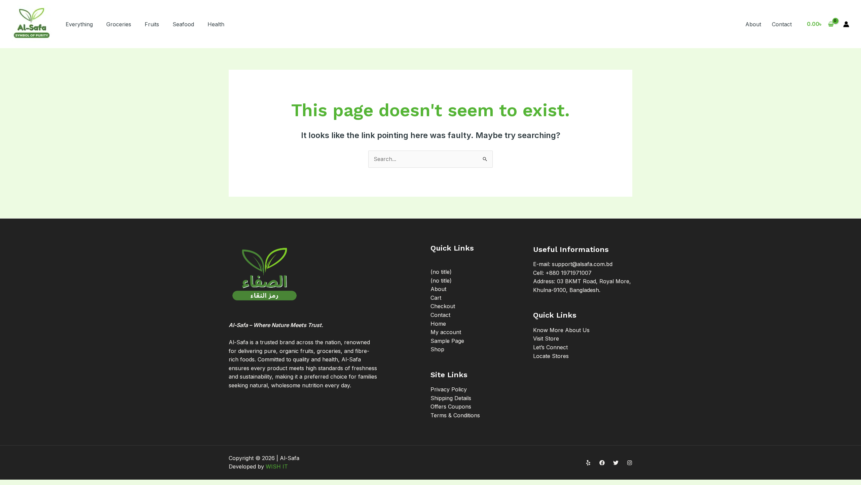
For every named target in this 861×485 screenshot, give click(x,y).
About (753, 24)
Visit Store (546, 338)
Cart (435, 297)
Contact (782, 24)
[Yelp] (588, 462)
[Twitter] (616, 462)
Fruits (152, 24)
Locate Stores (551, 356)
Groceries (118, 24)
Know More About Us (561, 330)
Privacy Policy (448, 389)
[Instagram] (629, 462)
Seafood (183, 24)
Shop (437, 349)
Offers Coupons (450, 406)
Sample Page (447, 340)
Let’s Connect (550, 347)
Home (438, 323)
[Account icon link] (846, 24)
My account (445, 332)
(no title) (441, 271)
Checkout (442, 306)
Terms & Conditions (455, 415)
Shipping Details (450, 398)
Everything (79, 24)
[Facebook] (602, 462)
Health (216, 24)
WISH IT (277, 466)
